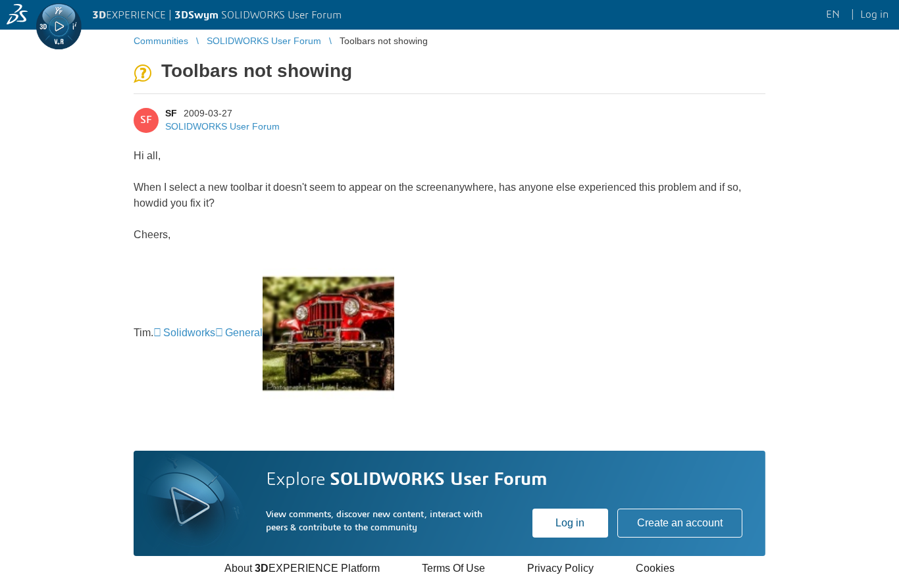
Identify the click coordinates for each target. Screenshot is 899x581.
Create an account (680, 522)
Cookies (655, 568)
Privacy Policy (560, 568)
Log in (569, 522)
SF (171, 113)
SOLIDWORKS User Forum (222, 126)
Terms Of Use (453, 568)
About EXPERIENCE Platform (302, 568)
